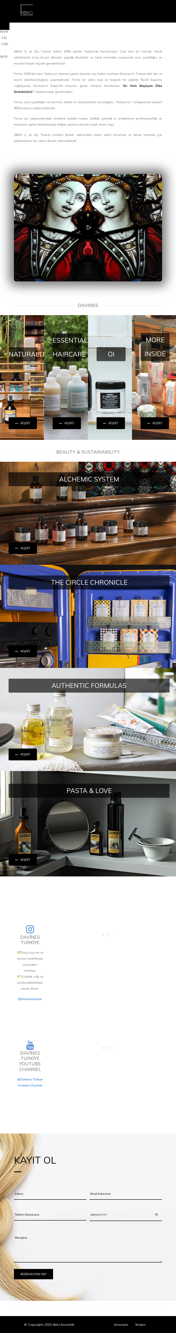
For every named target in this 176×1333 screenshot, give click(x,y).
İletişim (140, 1325)
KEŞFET (25, 423)
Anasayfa (121, 1325)
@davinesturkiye (30, 999)
